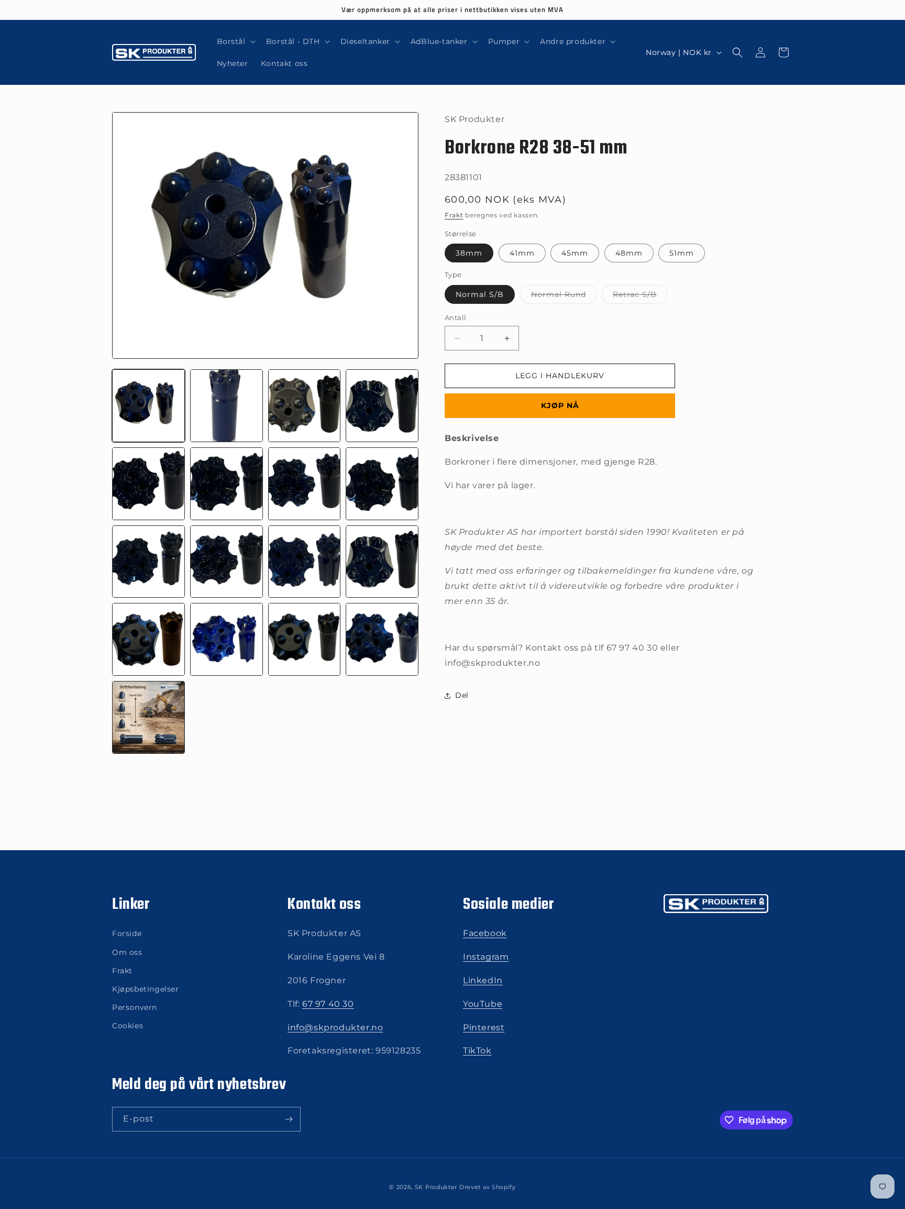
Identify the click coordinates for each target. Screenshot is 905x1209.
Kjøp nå (560, 406)
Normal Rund (564, 296)
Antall (455, 317)
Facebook (485, 933)
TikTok (477, 1051)
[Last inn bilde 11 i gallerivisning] (304, 561)
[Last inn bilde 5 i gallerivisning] (148, 483)
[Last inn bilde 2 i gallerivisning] (226, 405)
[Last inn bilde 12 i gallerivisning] (382, 561)
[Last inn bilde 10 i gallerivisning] (226, 561)
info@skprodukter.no (335, 1027)
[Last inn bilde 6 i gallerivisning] (226, 483)
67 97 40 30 (328, 1004)
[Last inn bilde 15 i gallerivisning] (304, 639)
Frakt (454, 215)
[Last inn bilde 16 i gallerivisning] (382, 639)
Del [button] (462, 695)
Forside (126, 933)
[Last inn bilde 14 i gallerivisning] (226, 639)
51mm (681, 253)
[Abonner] (288, 1119)
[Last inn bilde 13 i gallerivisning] (148, 639)
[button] (235, 41)
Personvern (134, 1007)
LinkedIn (483, 980)
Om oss (127, 952)
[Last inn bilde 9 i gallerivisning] (148, 561)
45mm (574, 253)
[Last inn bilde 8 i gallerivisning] (382, 483)
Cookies (127, 1025)
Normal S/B (480, 294)
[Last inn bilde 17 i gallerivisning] (148, 717)
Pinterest (483, 1027)
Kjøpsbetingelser (145, 989)
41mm (522, 253)
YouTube (482, 1004)
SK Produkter (436, 1187)
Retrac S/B (640, 296)
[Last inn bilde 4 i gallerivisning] (382, 405)
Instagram (486, 957)
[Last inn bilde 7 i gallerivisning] (304, 483)
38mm (469, 253)
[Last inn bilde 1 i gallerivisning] (148, 405)
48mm (629, 253)
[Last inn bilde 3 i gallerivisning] (304, 405)
